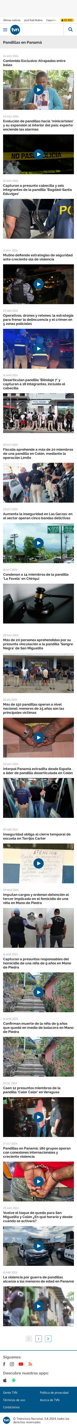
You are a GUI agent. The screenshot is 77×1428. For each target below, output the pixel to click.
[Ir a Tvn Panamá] (37, 30)
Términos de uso (14, 1400)
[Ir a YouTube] (22, 1364)
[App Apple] (5, 1380)
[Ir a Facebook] (5, 1364)
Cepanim (51, 20)
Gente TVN (10, 1392)
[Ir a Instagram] (13, 1364)
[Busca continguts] (70, 30)
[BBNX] (6, 1420)
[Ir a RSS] (31, 1364)
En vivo (68, 20)
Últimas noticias (12, 20)
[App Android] (14, 1380)
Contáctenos (11, 1407)
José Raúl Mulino (33, 20)
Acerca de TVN (49, 1400)
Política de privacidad (54, 1392)
